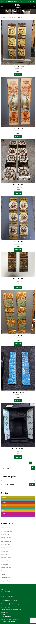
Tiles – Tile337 (18, 241)
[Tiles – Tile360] (18, 264)
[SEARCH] (33, 468)
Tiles (3, 513)
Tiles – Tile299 (18, 128)
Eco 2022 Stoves (6, 541)
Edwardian (4, 500)
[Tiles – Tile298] (18, 42)
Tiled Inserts (4, 574)
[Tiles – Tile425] (18, 312)
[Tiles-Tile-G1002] (18, 368)
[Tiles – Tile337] (18, 218)
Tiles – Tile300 (18, 185)
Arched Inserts (5, 528)
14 (21, 463)
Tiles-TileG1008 (18, 449)
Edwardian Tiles (5, 544)
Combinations (5, 534)
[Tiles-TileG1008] (18, 425)
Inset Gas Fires (5, 561)
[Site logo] (18, 6)
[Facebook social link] (29, 1)
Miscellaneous (5, 564)
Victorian (4, 516)
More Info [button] (18, 74)
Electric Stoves (5, 548)
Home (3, 17)
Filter (31, 485)
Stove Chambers (6, 568)
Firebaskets (4, 551)
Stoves (3, 510)
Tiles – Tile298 (18, 66)
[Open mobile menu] (2, 6)
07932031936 (18, 1)
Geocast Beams (6, 558)
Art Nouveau (5, 497)
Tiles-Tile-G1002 (18, 392)
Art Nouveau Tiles (6, 531)
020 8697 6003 (10, 1)
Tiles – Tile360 (18, 279)
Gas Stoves (4, 554)
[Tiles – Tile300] (18, 161)
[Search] (34, 6)
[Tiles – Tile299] (18, 102)
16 (27, 463)
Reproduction (5, 508)
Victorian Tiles (5, 581)
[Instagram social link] (31, 1)
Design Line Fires (6, 538)
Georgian (4, 505)
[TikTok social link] (33, 1)
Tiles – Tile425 (18, 335)
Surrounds (4, 571)
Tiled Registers (5, 578)
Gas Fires (4, 502)
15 (24, 463)
